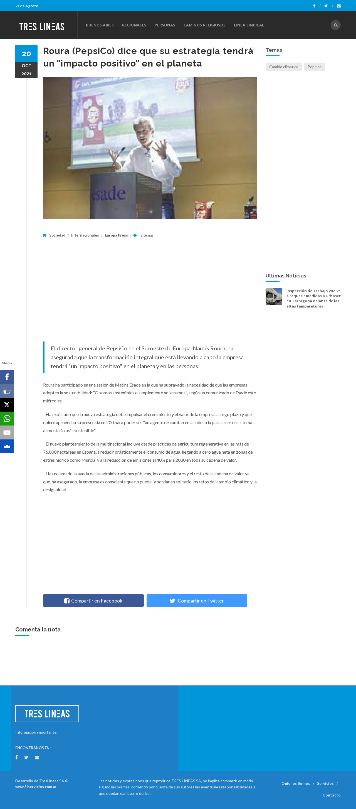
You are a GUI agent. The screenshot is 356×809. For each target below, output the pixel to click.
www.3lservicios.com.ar (35, 787)
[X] (7, 405)
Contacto (332, 795)
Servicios (325, 783)
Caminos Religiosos (205, 25)
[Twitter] (328, 6)
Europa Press (116, 235)
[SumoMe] (7, 446)
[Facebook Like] (7, 391)
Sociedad (57, 235)
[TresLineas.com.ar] (46, 25)
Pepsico (315, 66)
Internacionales (85, 235)
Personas (165, 25)
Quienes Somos (295, 783)
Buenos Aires (100, 25)
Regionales (134, 25)
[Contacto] (339, 6)
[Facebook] (317, 6)
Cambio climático (283, 66)
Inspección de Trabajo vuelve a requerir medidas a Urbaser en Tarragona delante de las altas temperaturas (313, 298)
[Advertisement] (150, 294)
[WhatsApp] (7, 419)
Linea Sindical (249, 25)
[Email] (7, 432)
